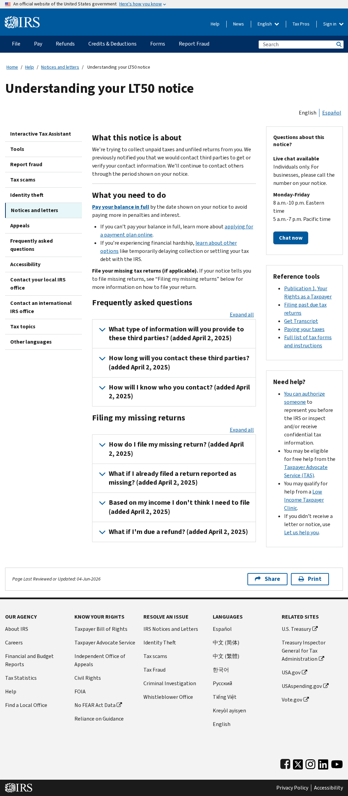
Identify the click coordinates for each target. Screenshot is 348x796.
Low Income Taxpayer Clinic (304, 500)
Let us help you (301, 532)
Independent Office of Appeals (99, 660)
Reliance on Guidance (99, 718)
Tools (17, 149)
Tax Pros (301, 24)
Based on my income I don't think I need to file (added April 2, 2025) (179, 507)
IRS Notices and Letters (170, 629)
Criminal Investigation (169, 683)
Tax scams (22, 179)
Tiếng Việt (225, 696)
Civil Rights (87, 677)
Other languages (31, 341)
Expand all (242, 314)
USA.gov (291, 672)
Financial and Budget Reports (29, 660)
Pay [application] (38, 43)
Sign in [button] (330, 24)
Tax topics (22, 326)
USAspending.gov (302, 686)
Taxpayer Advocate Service (104, 642)
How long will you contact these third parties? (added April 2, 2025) (179, 362)
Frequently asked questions (31, 245)
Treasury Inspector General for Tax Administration (304, 650)
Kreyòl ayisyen (229, 710)
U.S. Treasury (296, 629)
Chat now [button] (290, 237)
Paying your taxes (304, 329)
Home (12, 67)
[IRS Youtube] (337, 763)
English (265, 24)
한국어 (221, 669)
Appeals (20, 225)
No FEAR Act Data (95, 705)
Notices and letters (60, 67)
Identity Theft (159, 642)
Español (331, 112)
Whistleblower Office (168, 696)
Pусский (222, 683)
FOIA (80, 691)
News (238, 24)
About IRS (16, 629)
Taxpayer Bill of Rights (100, 629)
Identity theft (27, 194)
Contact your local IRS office (38, 283)
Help (215, 24)
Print (314, 579)
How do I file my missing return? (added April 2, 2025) (176, 449)
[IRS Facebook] (285, 763)
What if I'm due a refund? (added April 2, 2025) (178, 531)
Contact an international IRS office (41, 307)
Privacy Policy (292, 787)
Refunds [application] (65, 43)
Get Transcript (301, 321)
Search (338, 44)
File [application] (16, 43)
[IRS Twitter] (298, 763)
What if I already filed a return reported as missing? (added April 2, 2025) (173, 478)
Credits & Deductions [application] (112, 43)
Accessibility (25, 264)
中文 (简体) (226, 642)
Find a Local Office (26, 705)
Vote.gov (292, 699)
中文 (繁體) (226, 656)
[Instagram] (310, 763)
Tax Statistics (21, 677)
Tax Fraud (154, 669)
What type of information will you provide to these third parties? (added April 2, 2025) (176, 334)
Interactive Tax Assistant (40, 133)
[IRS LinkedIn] (323, 763)
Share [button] (272, 579)
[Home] (22, 19)
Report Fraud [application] (194, 43)
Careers (14, 642)
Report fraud (26, 164)
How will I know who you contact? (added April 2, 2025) (179, 392)
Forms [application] (157, 43)
